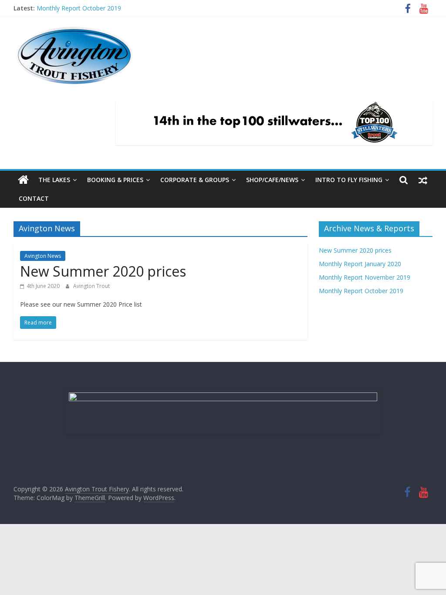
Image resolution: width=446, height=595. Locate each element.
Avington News (42, 256)
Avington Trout (91, 286)
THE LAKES (54, 180)
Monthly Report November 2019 (364, 277)
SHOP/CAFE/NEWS (272, 180)
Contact (34, 198)
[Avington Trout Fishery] (23, 180)
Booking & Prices (115, 180)
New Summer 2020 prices (103, 271)
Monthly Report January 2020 (360, 264)
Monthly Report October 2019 (79, 8)
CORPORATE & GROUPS (194, 180)
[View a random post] (422, 180)
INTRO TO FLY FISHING (348, 180)
